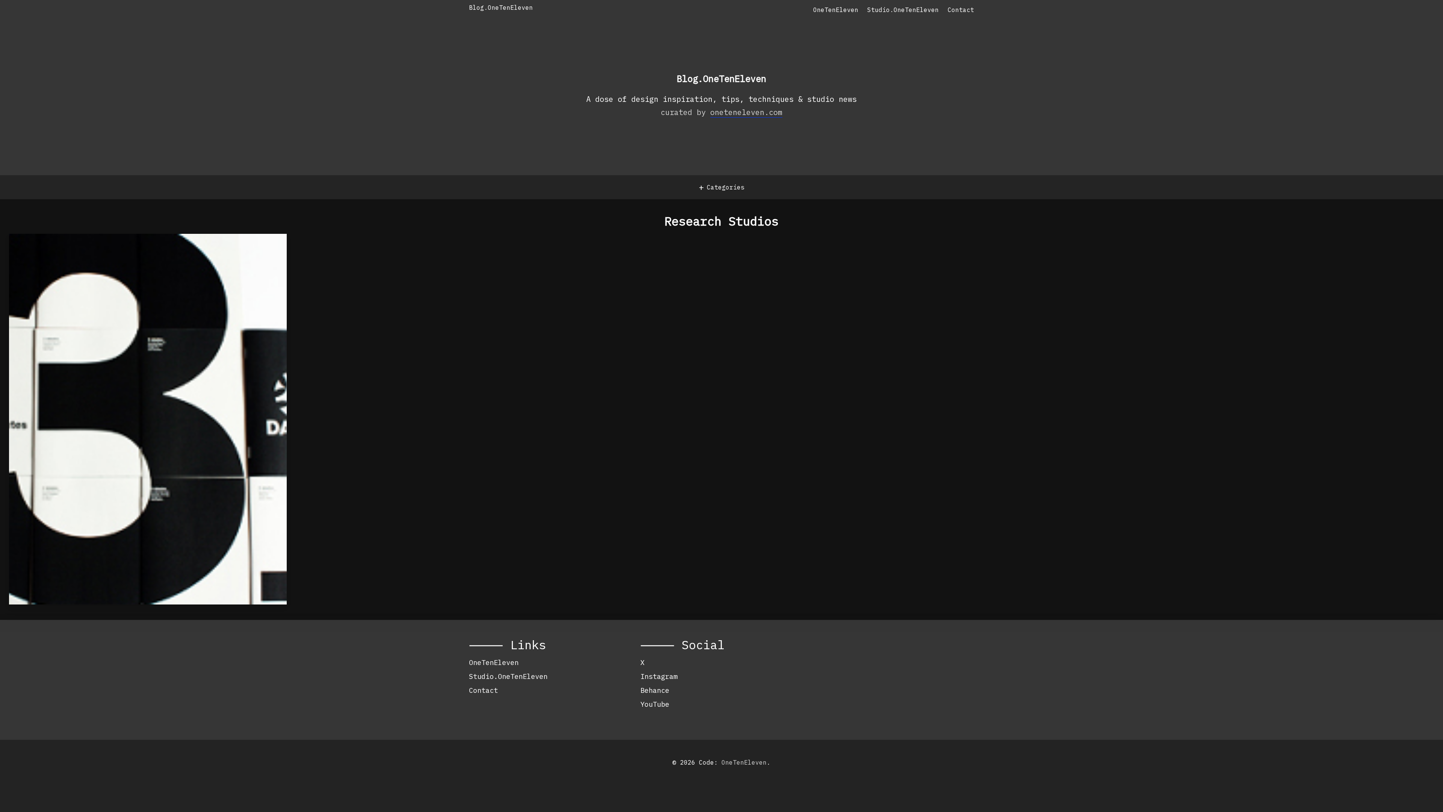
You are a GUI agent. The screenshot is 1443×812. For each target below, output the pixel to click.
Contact (961, 10)
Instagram (659, 676)
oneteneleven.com (746, 112)
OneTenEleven (835, 10)
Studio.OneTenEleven (903, 10)
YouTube (654, 704)
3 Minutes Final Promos (95, 253)
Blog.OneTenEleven (501, 7)
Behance (654, 690)
